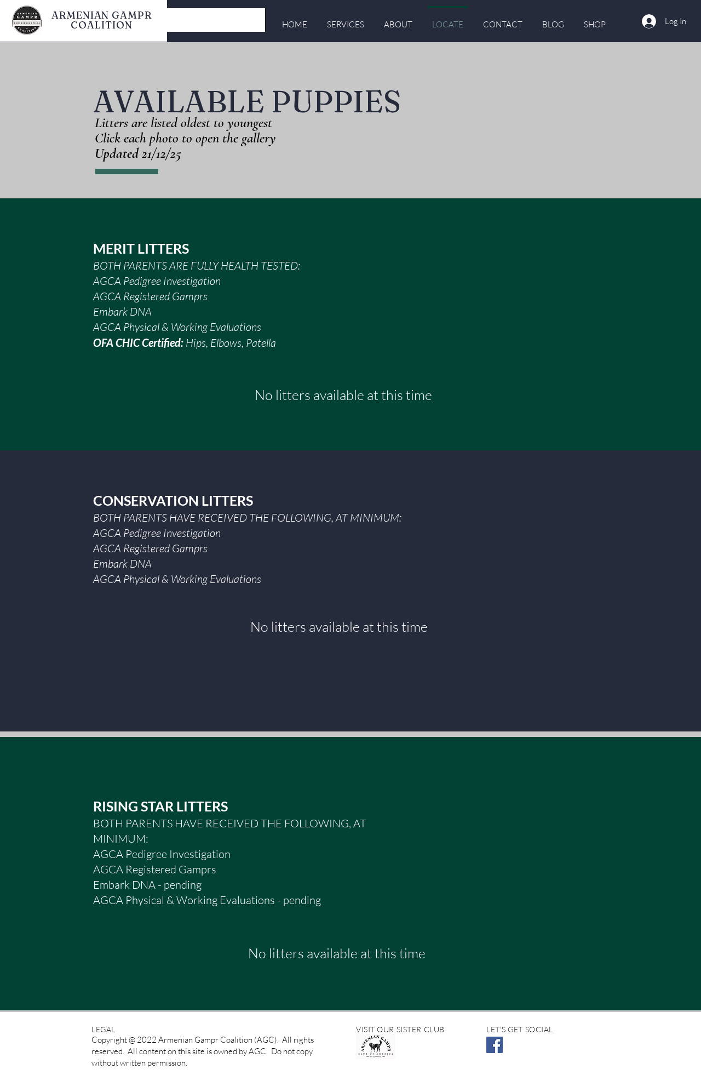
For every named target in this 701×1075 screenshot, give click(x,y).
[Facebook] (494, 1045)
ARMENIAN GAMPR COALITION (101, 20)
